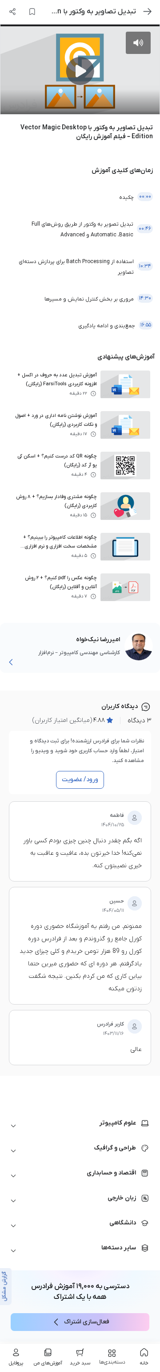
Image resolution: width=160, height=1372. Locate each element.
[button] (80, 1126)
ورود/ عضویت (80, 779)
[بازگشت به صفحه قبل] (147, 12)
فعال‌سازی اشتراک (86, 1322)
